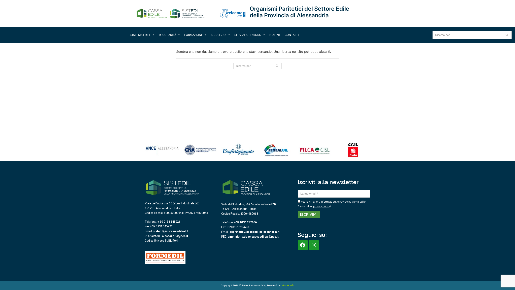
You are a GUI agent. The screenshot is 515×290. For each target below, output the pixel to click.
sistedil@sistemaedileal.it (170, 231)
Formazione (193, 34)
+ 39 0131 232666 (245, 222)
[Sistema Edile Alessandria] (171, 13)
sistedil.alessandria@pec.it (169, 236)
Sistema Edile (140, 34)
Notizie (275, 34)
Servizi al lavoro (247, 34)
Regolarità (167, 34)
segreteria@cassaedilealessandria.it (254, 231)
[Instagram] (314, 245)
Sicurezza (218, 34)
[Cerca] (507, 35)
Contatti (292, 34)
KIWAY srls (288, 285)
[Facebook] (303, 245)
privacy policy (321, 206)
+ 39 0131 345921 (169, 221)
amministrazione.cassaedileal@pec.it (253, 236)
